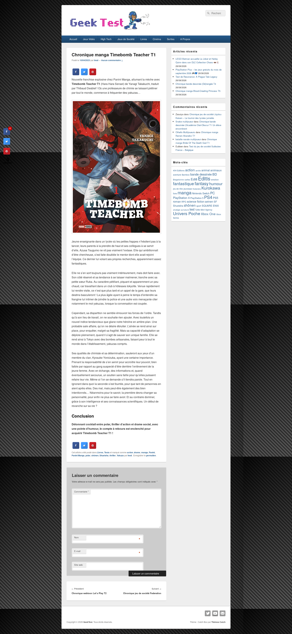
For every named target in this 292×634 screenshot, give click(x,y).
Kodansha (197, 189)
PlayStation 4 (181, 198)
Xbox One (208, 213)
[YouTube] (215, 613)
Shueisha (104, 455)
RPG (183, 201)
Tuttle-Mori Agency (203, 209)
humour (216, 183)
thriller (113, 455)
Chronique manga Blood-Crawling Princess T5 (198, 91)
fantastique (183, 183)
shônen (95, 455)
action (130, 452)
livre (175, 193)
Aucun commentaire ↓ (112, 60)
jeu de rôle (178, 188)
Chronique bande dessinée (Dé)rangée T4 (196, 83)
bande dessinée (201, 174)
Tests (107, 452)
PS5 (215, 198)
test (192, 209)
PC (212, 192)
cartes (187, 179)
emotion (215, 179)
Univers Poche (186, 213)
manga (144, 452)
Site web (78, 564)
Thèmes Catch (218, 622)
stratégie (176, 209)
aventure (177, 174)
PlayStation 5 (196, 198)
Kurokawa (210, 188)
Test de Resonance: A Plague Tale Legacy (196, 76)
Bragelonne (178, 179)
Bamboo (186, 174)
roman (177, 201)
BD (214, 174)
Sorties (170, 39)
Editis (204, 178)
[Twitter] (208, 613)
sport (198, 205)
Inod (96, 60)
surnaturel (185, 210)
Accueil (73, 39)
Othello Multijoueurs (185, 132)
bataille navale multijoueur (188, 139)
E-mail (77, 551)
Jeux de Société (126, 39)
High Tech (106, 39)
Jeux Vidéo (89, 39)
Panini (152, 452)
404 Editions (179, 170)
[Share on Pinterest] (92, 74)
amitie (198, 170)
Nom (76, 537)
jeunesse (188, 188)
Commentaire (81, 491)
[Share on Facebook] (75, 74)
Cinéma (157, 39)
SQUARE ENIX (210, 205)
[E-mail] (222, 613)
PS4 (208, 197)
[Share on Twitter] (84, 74)
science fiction (195, 201)
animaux (216, 170)
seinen (209, 201)
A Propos (185, 39)
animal (205, 170)
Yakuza (120, 455)
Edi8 (194, 179)
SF (215, 201)
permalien (151, 455)
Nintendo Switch (201, 193)
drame (137, 452)
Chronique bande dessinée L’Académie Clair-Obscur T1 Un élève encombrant (198, 125)
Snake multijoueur (184, 121)
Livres (143, 39)
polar (88, 455)
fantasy (202, 183)
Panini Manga (78, 455)
